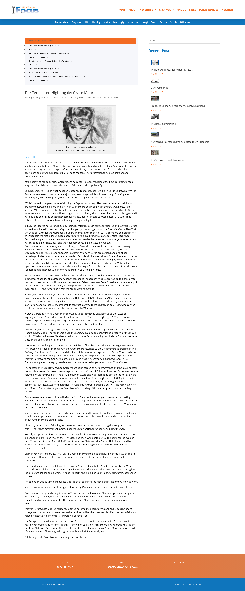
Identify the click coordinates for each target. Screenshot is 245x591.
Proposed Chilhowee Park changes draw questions (49, 53)
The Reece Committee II (38, 80)
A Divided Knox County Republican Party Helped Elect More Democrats (57, 76)
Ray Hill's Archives (83, 97)
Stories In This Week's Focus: (106, 97)
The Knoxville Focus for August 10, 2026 (45, 68)
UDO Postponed (35, 49)
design (30, 97)
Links (192, 9)
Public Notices (208, 9)
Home (122, 9)
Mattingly (118, 22)
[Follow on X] (182, 567)
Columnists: (62, 22)
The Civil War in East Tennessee (41, 65)
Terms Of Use (195, 584)
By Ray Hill (30, 157)
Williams (185, 22)
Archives (165, 9)
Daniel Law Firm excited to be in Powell (44, 72)
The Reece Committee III (38, 57)
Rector (163, 22)
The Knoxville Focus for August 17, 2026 (45, 45)
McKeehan (133, 22)
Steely (173, 22)
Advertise (146, 9)
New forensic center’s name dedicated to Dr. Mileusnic (50, 61)
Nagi (145, 22)
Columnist (64, 97)
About (133, 9)
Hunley (96, 22)
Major (107, 22)
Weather (227, 9)
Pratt (154, 22)
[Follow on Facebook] (176, 567)
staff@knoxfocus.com (122, 567)
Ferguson (77, 22)
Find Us (181, 9)
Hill (87, 22)
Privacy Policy (180, 584)
